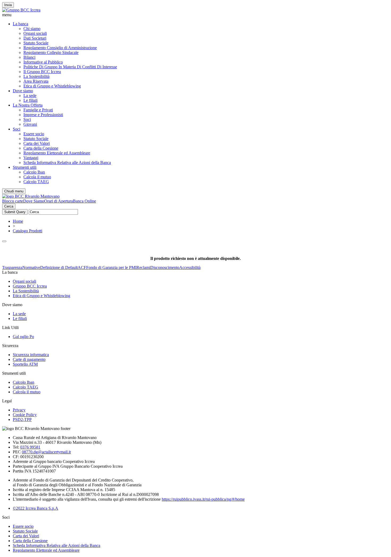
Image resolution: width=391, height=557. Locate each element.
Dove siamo (23, 90)
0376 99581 (30, 447)
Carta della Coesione (40, 148)
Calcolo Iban (34, 172)
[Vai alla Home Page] (31, 196)
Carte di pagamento (29, 359)
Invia (8, 5)
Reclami (143, 267)
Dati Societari (34, 38)
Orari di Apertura (58, 201)
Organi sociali (35, 33)
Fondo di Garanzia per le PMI (111, 267)
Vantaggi (30, 157)
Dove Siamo (33, 201)
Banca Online (84, 201)
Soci (27, 119)
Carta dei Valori (36, 143)
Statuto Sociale (35, 43)
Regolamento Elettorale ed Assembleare (56, 153)
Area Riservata (35, 81)
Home (18, 221)
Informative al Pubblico (43, 62)
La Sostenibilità (36, 76)
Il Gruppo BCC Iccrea (42, 71)
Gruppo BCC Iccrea (30, 286)
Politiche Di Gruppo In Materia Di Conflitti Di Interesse (70, 67)
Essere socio (33, 134)
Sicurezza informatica (31, 354)
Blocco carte (12, 201)
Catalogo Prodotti (27, 231)
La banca (20, 24)
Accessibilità (190, 267)
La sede (29, 95)
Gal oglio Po (23, 336)
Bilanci (29, 57)
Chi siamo (31, 28)
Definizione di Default (59, 267)
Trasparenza (12, 267)
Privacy (19, 410)
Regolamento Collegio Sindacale (50, 52)
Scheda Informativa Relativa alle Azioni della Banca (67, 162)
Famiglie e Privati (38, 110)
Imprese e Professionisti (43, 114)
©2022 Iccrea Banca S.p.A (35, 508)
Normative (31, 267)
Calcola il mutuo (37, 177)
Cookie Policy (25, 414)
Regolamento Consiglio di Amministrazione (60, 47)
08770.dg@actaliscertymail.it (46, 452)
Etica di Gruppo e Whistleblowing (52, 86)
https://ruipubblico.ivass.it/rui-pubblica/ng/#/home (203, 499)
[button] (195, 14)
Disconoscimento (164, 267)
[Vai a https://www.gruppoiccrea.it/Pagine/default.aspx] (21, 10)
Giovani (30, 124)
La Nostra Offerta (28, 105)
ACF (82, 267)
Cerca (8, 206)
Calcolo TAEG (36, 181)
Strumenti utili (24, 167)
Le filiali (30, 100)
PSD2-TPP (22, 419)
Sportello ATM (25, 364)
